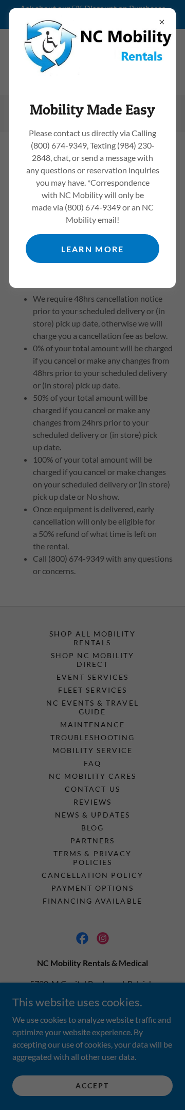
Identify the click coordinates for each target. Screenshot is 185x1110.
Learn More (92, 249)
